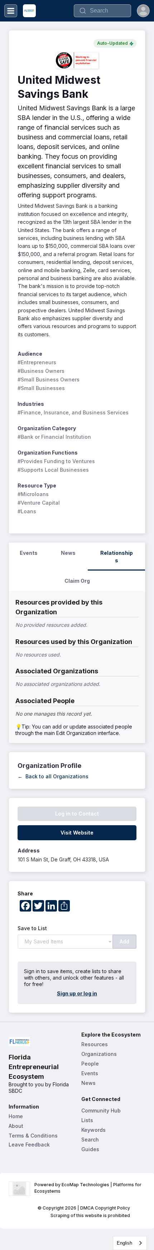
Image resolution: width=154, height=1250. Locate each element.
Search (90, 1139)
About (16, 1126)
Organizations (99, 1054)
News (88, 1083)
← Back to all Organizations (53, 776)
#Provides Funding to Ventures (56, 461)
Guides (90, 1149)
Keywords (93, 1130)
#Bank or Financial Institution (54, 437)
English (124, 1243)
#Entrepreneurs (37, 362)
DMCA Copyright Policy (105, 1208)
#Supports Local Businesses (53, 470)
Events (89, 1073)
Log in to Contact (77, 814)
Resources (94, 1044)
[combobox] (130, 1243)
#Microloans (33, 494)
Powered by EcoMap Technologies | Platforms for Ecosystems (88, 1188)
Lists (87, 1120)
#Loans (27, 511)
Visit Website (77, 833)
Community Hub (101, 1110)
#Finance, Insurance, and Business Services (73, 412)
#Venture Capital (39, 503)
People (90, 1064)
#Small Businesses (41, 388)
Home (16, 1116)
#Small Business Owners (49, 379)
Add (124, 941)
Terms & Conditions (33, 1136)
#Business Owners (41, 371)
